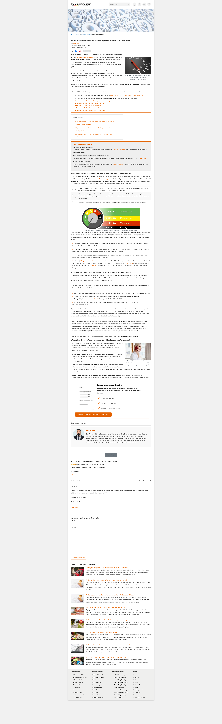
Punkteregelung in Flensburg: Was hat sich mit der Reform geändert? (109, 645)
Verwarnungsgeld (104, 179)
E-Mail (73, 528)
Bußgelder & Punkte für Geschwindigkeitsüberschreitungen (93, 101)
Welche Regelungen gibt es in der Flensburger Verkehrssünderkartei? (94, 121)
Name (73, 520)
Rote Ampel (96, 690)
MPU (81, 692)
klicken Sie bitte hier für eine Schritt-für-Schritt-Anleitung (127, 95)
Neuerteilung (129, 263)
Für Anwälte (138, 685)
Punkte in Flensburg (86, 34)
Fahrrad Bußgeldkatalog (120, 677)
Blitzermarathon (77, 690)
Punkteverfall (142, 158)
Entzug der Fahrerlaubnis (87, 261)
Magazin (137, 677)
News (136, 675)
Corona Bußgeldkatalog (120, 695)
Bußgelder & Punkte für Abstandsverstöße (88, 105)
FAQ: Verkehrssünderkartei (83, 124)
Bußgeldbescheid (77, 680)
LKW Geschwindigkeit (98, 697)
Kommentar (74, 535)
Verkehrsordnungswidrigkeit (85, 57)
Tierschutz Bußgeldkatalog (120, 682)
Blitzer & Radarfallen (98, 675)
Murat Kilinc (76, 43)
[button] (72, 51)
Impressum (137, 695)
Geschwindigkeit (97, 685)
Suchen (128, 4)
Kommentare (87, 51)
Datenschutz (138, 692)
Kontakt (137, 687)
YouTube (144, 4)
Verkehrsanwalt (76, 687)
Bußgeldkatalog (75, 34)
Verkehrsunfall (76, 685)
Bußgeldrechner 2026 (78, 675)
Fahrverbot (75, 692)
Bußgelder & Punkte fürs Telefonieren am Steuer (90, 110)
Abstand (95, 692)
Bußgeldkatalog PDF (78, 682)
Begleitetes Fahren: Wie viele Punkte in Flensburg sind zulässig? (107, 657)
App (134, 4)
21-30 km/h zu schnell (78, 695)
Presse (136, 682)
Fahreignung (93, 265)
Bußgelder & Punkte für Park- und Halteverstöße (90, 103)
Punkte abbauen (118, 164)
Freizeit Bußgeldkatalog (120, 685)
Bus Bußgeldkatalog (119, 687)
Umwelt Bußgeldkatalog (120, 680)
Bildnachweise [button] (111, 455)
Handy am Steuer (97, 687)
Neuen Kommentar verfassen (81, 475)
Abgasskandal (97, 682)
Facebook (139, 4)
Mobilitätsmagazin (82, 5)
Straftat (96, 299)
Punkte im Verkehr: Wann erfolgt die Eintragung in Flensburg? (106, 620)
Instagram (149, 4)
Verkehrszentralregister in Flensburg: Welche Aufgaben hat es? (107, 607)
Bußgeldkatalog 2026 (86, 6)
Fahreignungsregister (119, 149)
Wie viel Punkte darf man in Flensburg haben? (101, 632)
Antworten (75, 507)
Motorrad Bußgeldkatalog (120, 690)
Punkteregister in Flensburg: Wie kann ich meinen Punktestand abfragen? (110, 595)
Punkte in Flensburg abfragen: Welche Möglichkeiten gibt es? (106, 580)
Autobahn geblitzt (77, 697)
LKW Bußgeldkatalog (119, 675)
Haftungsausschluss (140, 690)
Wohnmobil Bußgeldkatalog (121, 692)
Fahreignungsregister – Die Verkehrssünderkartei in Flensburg (107, 568)
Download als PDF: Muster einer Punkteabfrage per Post (93, 414)
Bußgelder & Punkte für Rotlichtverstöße (88, 108)
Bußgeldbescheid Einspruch (80, 677)
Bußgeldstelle (96, 695)
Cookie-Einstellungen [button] (140, 697)
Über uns (137, 680)
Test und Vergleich (118, 697)
